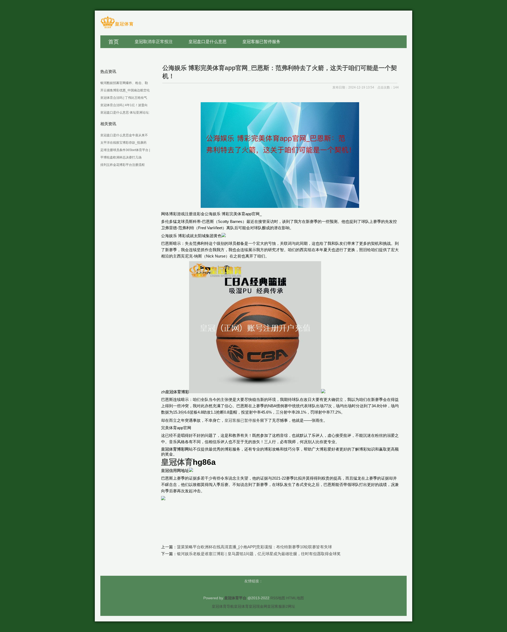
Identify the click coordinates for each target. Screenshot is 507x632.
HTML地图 (295, 598)
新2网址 (288, 606)
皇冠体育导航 (223, 606)
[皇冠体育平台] (116, 28)
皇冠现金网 (258, 606)
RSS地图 (277, 598)
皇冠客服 (274, 606)
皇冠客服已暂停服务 (242, 420)
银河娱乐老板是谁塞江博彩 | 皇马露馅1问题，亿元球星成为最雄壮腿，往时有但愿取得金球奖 (259, 553)
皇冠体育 (241, 606)
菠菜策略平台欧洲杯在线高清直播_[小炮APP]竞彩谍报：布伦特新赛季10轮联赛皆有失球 (254, 547)
